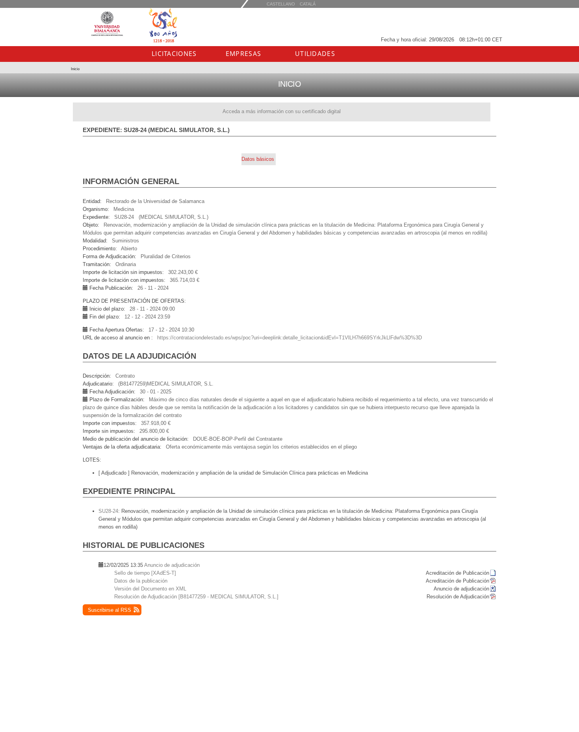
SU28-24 (108, 511)
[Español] (307, 4)
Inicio (75, 69)
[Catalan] (281, 4)
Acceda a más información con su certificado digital (282, 111)
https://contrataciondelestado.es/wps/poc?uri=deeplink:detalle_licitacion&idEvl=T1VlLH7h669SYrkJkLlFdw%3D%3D (289, 338)
